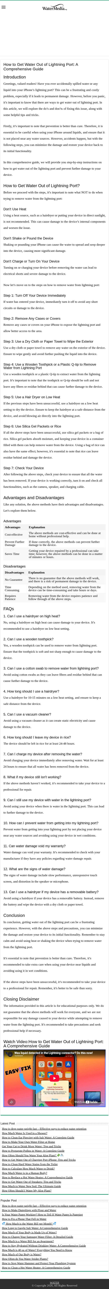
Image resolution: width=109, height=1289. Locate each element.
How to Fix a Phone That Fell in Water (24, 1218)
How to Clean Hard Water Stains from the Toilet (30, 1164)
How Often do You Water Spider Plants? (25, 1258)
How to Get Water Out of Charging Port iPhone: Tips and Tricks (39, 1159)
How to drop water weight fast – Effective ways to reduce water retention (44, 1128)
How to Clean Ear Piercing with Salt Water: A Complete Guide (38, 1137)
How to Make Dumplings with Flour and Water (29, 1210)
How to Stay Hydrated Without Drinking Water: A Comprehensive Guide (44, 1245)
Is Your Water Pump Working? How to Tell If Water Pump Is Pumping (42, 1214)
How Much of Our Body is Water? (21, 1254)
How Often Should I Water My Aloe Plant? (26, 1190)
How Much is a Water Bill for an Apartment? (28, 1241)
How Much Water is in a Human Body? (24, 1173)
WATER (54, 1282)
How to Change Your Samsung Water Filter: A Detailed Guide (37, 1236)
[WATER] (54, 6)
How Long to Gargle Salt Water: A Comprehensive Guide (35, 1228)
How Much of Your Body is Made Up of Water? (29, 1232)
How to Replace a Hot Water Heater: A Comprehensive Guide (37, 1177)
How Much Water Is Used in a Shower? (24, 1133)
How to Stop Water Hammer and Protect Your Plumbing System (39, 1263)
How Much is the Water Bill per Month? (29, 1223)
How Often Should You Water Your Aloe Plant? (29, 1155)
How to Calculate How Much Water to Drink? (28, 1168)
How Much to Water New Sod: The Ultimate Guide (31, 1186)
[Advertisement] (54, 36)
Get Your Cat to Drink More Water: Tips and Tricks (31, 1146)
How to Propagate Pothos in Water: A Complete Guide (33, 1150)
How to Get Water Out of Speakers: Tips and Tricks (31, 1181)
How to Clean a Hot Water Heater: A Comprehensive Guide (36, 1267)
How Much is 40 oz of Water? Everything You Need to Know (37, 1250)
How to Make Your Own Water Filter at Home (28, 1141)
